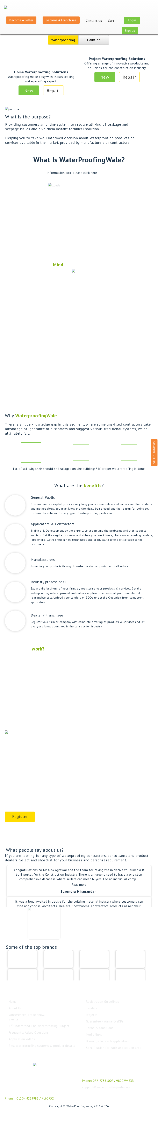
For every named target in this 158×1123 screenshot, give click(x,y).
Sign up (130, 30)
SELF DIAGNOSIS (154, 452)
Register (20, 816)
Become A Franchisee (61, 20)
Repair (53, 90)
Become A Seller (21, 20)
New (28, 90)
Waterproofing (63, 39)
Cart (111, 21)
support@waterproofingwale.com (106, 1087)
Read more (79, 884)
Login (132, 20)
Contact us (94, 21)
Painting (94, 39)
